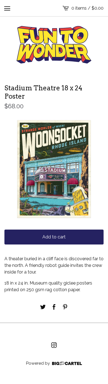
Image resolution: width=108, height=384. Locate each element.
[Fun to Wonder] (54, 44)
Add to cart (54, 237)
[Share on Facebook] (54, 307)
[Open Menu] (7, 8)
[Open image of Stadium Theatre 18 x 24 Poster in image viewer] (54, 169)
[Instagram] (54, 345)
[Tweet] (43, 307)
